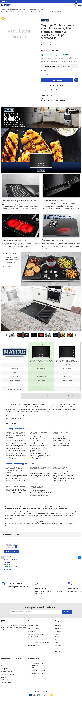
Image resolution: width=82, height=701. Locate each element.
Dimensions (51, 396)
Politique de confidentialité (36, 640)
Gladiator (58, 637)
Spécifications (31, 396)
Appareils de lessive (7, 671)
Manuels (70, 396)
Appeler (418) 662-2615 (38, 670)
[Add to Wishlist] (76, 80)
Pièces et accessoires (7, 674)
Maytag (57, 634)
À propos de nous (33, 628)
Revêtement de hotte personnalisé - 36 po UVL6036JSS (11, 561)
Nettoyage (4, 666)
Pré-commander (6, 683)
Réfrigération (5, 669)
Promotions (31, 631)
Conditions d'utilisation (35, 637)
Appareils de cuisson (7, 663)
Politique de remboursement (36, 634)
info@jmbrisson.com (37, 673)
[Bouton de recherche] (69, 5)
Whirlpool (58, 628)
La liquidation (5, 680)
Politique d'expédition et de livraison (39, 642)
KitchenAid (58, 625)
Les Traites (11, 396)
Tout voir (58, 651)
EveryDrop (58, 645)
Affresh (57, 642)
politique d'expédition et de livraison (59, 61)
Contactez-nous (33, 625)
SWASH (57, 648)
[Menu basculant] (79, 5)
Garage (3, 677)
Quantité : (44, 71)
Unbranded (58, 631)
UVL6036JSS (7, 564)
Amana (57, 640)
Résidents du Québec (34, 645)
